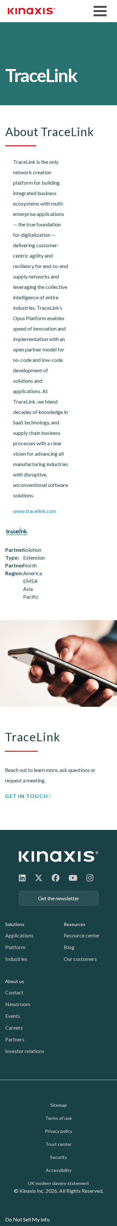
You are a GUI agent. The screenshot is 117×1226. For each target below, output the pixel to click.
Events (12, 1016)
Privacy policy (58, 1131)
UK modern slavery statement (58, 1183)
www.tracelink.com (34, 511)
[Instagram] (89, 877)
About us (14, 981)
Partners (14, 1039)
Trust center (59, 1144)
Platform (15, 947)
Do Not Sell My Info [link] (27, 1219)
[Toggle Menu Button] (100, 11)
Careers (14, 1027)
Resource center (82, 935)
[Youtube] (73, 877)
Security (58, 1157)
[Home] (58, 856)
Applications (19, 935)
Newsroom (17, 1004)
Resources (74, 924)
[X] (39, 877)
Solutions (14, 924)
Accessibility (59, 1170)
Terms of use (58, 1118)
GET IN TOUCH (26, 796)
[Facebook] (55, 877)
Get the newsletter (58, 898)
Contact (14, 992)
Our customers (80, 959)
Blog (69, 947)
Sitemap (58, 1105)
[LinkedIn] (22, 877)
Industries (16, 959)
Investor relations (24, 1051)
